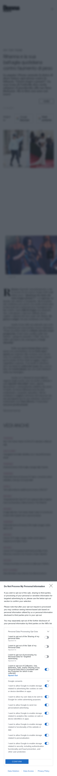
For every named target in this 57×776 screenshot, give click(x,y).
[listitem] (28, 631)
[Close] (51, 586)
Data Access (28, 771)
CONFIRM (17, 762)
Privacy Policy (43, 771)
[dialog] (28, 678)
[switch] (47, 637)
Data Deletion (13, 771)
